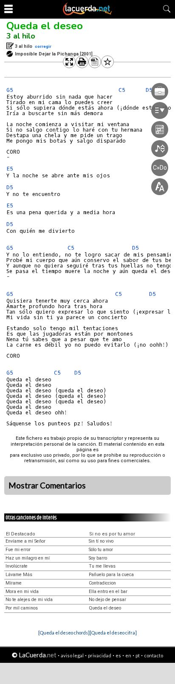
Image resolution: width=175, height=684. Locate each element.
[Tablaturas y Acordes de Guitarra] (87, 13)
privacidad (99, 655)
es (118, 655)
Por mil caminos (22, 608)
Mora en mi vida (22, 591)
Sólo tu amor (101, 549)
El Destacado (20, 534)
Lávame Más (19, 574)
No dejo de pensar (107, 599)
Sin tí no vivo (101, 541)
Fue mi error (18, 549)
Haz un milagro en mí (28, 558)
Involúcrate (17, 566)
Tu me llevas (102, 566)
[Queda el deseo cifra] (113, 632)
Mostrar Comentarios (47, 485)
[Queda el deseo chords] (64, 632)
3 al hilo (20, 36)
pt (137, 655)
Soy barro (98, 558)
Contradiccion (102, 583)
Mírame (14, 583)
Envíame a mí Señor (25, 541)
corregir (43, 46)
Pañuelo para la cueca (111, 574)
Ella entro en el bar (108, 591)
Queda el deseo (44, 26)
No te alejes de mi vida (29, 599)
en (128, 655)
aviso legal (72, 655)
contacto (153, 655)
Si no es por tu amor (112, 534)
